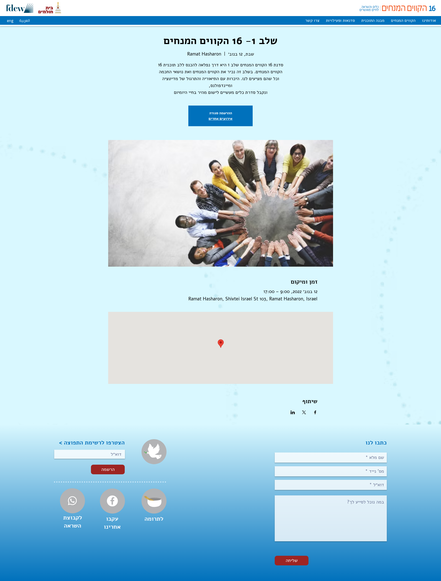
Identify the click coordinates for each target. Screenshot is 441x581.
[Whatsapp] (72, 500)
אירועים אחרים (220, 118)
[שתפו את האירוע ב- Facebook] (315, 412)
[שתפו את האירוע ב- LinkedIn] (293, 412)
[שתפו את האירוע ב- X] (304, 412)
